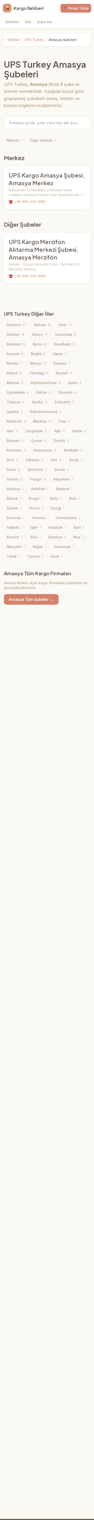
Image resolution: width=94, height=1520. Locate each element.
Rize (12, 460)
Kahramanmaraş (45, 412)
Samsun (62, 363)
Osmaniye (64, 547)
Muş (78, 537)
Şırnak (61, 469)
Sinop (75, 460)
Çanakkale (18, 392)
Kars (79, 527)
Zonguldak (36, 431)
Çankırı (14, 508)
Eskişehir (64, 402)
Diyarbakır (64, 344)
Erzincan (15, 518)
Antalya (16, 334)
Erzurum (67, 392)
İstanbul (16, 325)
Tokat (13, 556)
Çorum (38, 440)
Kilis (35, 537)
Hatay (60, 354)
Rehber (14, 40)
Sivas (13, 469)
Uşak (56, 556)
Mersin (38, 363)
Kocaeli (64, 373)
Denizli (61, 440)
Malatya (42, 421)
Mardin (14, 363)
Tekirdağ (38, 373)
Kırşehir (15, 537)
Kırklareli (16, 421)
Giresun (40, 518)
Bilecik (14, 498)
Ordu (64, 421)
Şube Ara (44, 22)
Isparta (14, 412)
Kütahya (56, 537)
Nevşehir (16, 547)
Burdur (39, 402)
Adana (14, 373)
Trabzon (16, 402)
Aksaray (15, 489)
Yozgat (38, 479)
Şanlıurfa (37, 469)
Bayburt (64, 489)
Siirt (56, 460)
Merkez (14, 140)
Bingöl (35, 498)
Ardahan (39, 489)
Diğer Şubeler (43, 140)
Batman (15, 440)
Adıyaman (63, 479)
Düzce (36, 508)
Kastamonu (44, 450)
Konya (39, 334)
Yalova (14, 479)
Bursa (39, 344)
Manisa (15, 383)
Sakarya (34, 460)
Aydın (74, 383)
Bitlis (55, 498)
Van (12, 431)
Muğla (38, 354)
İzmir (65, 325)
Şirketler (12, 22)
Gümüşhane (68, 518)
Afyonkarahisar (45, 383)
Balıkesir (16, 344)
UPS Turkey (34, 40)
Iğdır (35, 527)
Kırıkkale (73, 450)
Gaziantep (65, 334)
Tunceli (35, 556)
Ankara (42, 325)
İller (28, 22)
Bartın (79, 431)
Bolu (74, 498)
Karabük (57, 527)
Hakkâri (15, 527)
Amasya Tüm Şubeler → (31, 599)
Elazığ (57, 508)
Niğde (39, 547)
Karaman (16, 450)
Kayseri (15, 354)
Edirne (43, 392)
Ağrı (59, 431)
